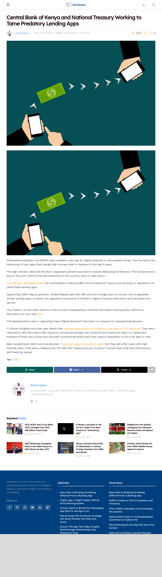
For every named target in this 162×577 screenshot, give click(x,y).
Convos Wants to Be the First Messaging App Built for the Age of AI (81, 510)
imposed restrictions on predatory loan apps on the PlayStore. (102, 328)
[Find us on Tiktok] (48, 507)
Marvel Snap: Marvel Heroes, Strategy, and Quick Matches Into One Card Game (81, 518)
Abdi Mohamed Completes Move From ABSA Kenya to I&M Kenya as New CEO (38, 446)
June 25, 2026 (83, 456)
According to (15, 283)
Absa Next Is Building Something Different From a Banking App (78, 494)
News (59, 33)
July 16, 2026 (135, 437)
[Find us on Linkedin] (40, 507)
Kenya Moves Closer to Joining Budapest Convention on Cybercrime (131, 518)
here (39, 313)
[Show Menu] (8, 4)
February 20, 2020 (43, 33)
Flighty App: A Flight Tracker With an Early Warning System (79, 502)
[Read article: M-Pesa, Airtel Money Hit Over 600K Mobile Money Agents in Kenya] (117, 447)
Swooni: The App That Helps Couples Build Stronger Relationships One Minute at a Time (79, 529)
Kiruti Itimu (22, 33)
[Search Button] (153, 4)
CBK (16, 359)
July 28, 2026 (83, 437)
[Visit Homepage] (76, 4)
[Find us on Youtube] (32, 507)
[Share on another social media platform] (151, 370)
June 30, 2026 (32, 453)
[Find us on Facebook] (10, 507)
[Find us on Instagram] (25, 507)
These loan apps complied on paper (82, 343)
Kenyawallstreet (33, 283)
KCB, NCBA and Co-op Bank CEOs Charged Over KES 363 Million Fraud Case (39, 427)
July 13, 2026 (135, 453)
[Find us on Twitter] (17, 507)
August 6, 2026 (33, 434)
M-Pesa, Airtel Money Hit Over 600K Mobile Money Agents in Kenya (140, 446)
